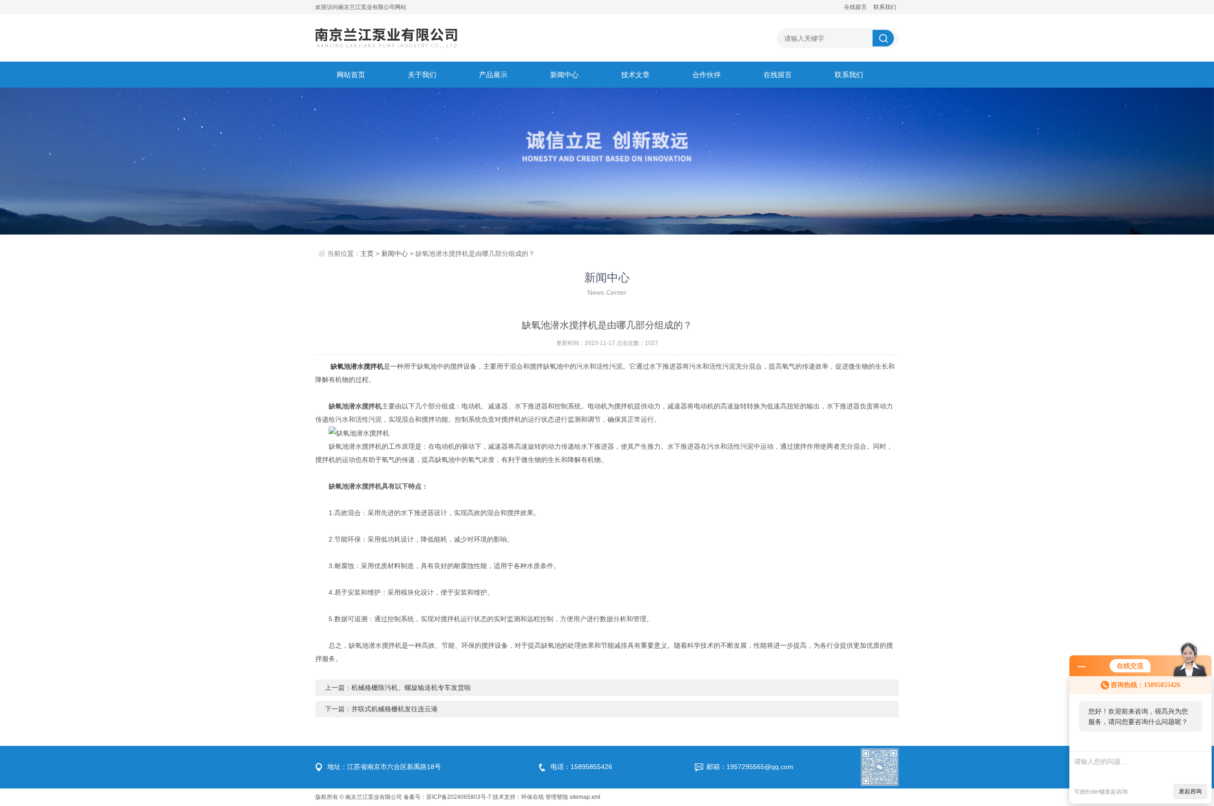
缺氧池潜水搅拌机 (357, 366)
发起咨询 (1190, 791)
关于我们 (422, 75)
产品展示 (493, 75)
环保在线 (532, 797)
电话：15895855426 (581, 766)
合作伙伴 (706, 75)
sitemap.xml (585, 797)
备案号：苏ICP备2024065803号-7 (447, 797)
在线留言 (855, 7)
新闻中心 (564, 75)
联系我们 (885, 7)
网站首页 (351, 75)
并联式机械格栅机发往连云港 (394, 709)
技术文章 (635, 75)
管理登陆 (556, 797)
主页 (367, 253)
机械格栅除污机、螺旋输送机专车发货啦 (411, 687)
